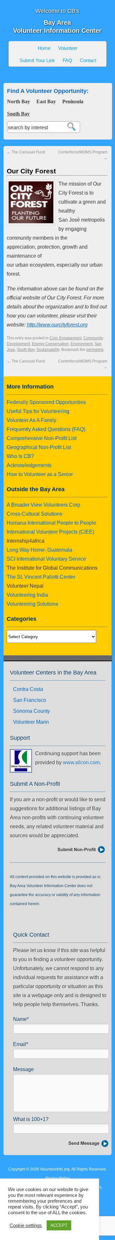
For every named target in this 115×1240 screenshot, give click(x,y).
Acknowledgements (29, 465)
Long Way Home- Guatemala (39, 550)
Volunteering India (27, 595)
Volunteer (68, 48)
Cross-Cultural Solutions (34, 514)
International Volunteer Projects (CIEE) (50, 532)
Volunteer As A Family (31, 420)
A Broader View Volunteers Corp (43, 505)
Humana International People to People (51, 523)
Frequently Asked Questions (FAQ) (46, 429)
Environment (82, 344)
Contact (88, 60)
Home (44, 48)
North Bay (18, 101)
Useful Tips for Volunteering (38, 411)
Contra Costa (28, 689)
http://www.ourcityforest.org (57, 324)
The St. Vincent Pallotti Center (41, 577)
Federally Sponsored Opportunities (46, 402)
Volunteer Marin (31, 722)
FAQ (67, 60)
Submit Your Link (37, 60)
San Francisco (29, 700)
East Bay (46, 101)
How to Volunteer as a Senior (40, 474)
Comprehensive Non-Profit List (41, 438)
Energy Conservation (50, 344)
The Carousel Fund (26, 152)
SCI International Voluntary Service (46, 559)
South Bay (18, 113)
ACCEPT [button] (58, 1225)
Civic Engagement (65, 338)
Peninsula (72, 101)
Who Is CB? (20, 456)
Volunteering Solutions (32, 604)
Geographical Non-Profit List (39, 447)
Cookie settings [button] (26, 1225)
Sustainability (47, 349)
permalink (94, 349)
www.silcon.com (81, 762)
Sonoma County (31, 711)
